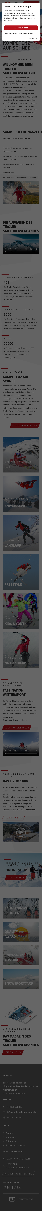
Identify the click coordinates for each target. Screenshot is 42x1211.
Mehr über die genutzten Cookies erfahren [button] (19, 33)
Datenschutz (33, 38)
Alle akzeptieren (21, 28)
